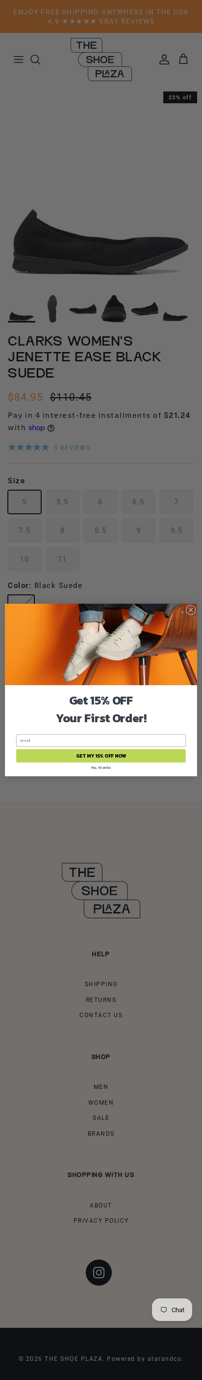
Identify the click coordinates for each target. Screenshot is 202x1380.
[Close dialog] (190, 610)
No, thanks (101, 767)
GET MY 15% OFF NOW (101, 756)
